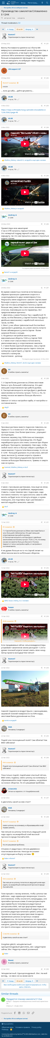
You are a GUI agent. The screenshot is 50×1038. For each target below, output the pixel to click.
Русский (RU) (8, 1024)
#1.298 (46, 817)
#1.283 (46, 106)
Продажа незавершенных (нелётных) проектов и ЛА (27, 1002)
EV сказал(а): (7, 527)
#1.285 (46, 176)
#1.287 (46, 288)
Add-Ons (44, 1034)
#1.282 (46, 78)
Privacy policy (36, 1027)
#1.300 (46, 969)
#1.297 (46, 798)
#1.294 (46, 668)
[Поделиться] (41, 43)
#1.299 (46, 874)
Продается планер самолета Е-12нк (24, 999)
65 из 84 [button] (19, 29)
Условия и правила (22, 1027)
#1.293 (46, 616)
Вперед (29, 29)
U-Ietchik (12, 788)
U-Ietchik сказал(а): (10, 934)
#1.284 (46, 127)
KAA (10, 727)
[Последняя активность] (42, 2)
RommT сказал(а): (9, 83)
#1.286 (46, 224)
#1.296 (46, 758)
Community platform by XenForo (21, 1034)
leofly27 (9, 1001)
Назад (10, 29)
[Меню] (3, 2)
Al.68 (10, 96)
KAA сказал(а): (8, 762)
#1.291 (46, 522)
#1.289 (46, 423)
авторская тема (9, 18)
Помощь (5, 1029)
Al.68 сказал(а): (8, 621)
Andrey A (12, 215)
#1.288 (46, 378)
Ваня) (10, 960)
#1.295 (46, 736)
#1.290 (46, 483)
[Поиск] (47, 2)
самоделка (21, 18)
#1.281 (46, 44)
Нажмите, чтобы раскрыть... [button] (25, 641)
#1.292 (46, 568)
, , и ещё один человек (25, 160)
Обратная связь (8, 1027)
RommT (11, 34)
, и (16, 467)
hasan (11, 607)
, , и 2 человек (16, 601)
